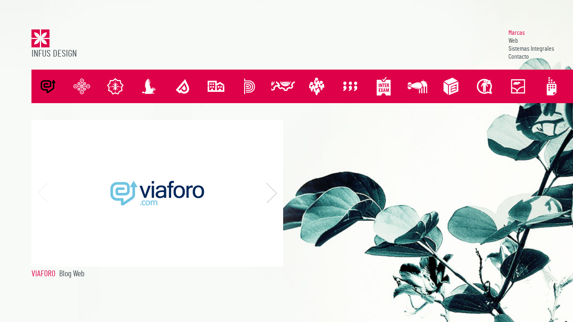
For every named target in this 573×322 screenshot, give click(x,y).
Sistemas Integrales (531, 48)
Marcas (516, 32)
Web (513, 40)
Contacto (518, 56)
